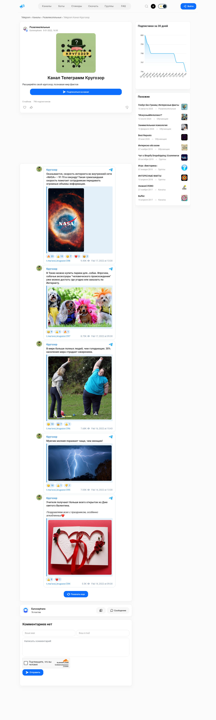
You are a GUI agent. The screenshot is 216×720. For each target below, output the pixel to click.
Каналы (46, 6)
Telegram (25, 17)
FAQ (123, 6)
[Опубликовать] (153, 6)
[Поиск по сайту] (146, 6)
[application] (163, 56)
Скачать (93, 6)
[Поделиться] (31, 107)
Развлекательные (52, 17)
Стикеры (76, 6)
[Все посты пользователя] (101, 610)
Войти (191, 6)
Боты (61, 6)
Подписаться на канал (78, 92)
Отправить (35, 672)
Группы (109, 6)
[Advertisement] (76, 138)
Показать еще (78, 594)
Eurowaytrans (38, 608)
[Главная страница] (22, 6)
